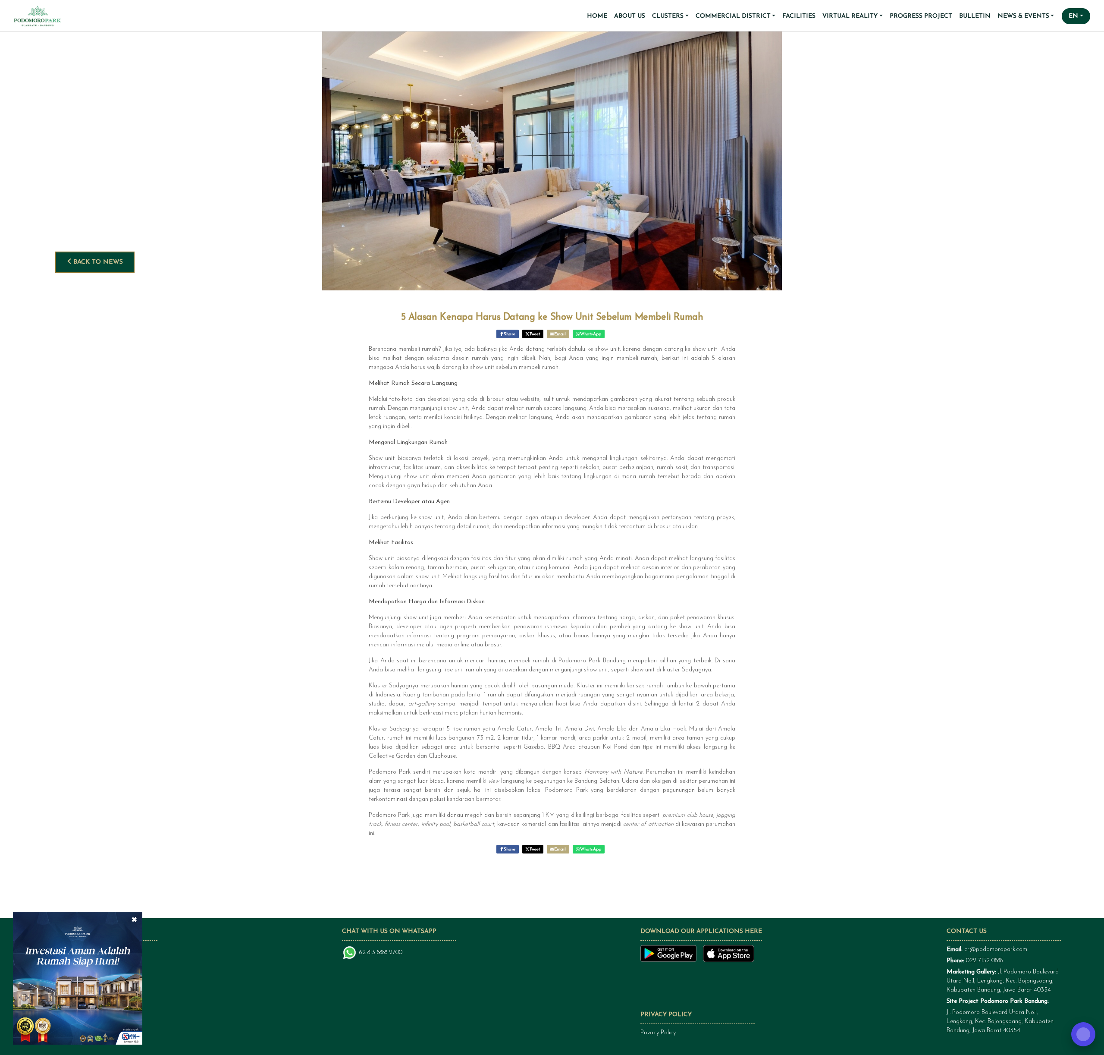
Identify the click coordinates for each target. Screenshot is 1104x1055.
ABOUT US (629, 16)
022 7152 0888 (984, 960)
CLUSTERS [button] (668, 16)
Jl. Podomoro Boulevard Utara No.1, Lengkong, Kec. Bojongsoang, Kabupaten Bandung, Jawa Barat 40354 (1003, 981)
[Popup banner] (77, 977)
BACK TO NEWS (97, 262)
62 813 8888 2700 (380, 952)
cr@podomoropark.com (995, 949)
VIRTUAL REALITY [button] (850, 16)
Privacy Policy (658, 1033)
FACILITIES (798, 16)
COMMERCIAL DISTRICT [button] (733, 16)
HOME (597, 16)
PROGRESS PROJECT (921, 16)
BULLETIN (975, 16)
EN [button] (1073, 16)
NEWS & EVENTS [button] (1023, 16)
